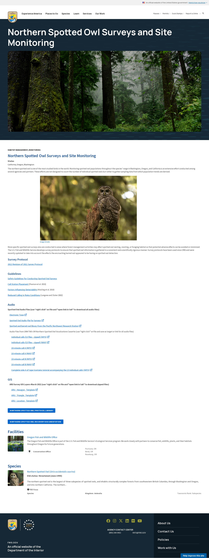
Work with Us (167, 548)
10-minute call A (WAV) (21, 353)
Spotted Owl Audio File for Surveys (25, 320)
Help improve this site (193, 555)
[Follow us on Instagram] (115, 521)
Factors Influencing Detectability (22, 289)
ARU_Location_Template (23, 400)
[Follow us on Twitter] (121, 521)
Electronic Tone (17, 315)
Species (66, 13)
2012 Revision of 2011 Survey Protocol (25, 264)
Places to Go (51, 13)
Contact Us (166, 531)
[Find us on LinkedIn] (128, 521)
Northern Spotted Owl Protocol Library (31, 410)
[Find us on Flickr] (134, 521)
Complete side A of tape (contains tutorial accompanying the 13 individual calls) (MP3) (50, 370)
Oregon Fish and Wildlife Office (42, 437)
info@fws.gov (139, 532)
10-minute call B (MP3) (21, 359)
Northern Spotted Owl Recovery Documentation (35, 421)
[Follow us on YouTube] (141, 521)
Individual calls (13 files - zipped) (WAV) (28, 342)
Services (87, 13)
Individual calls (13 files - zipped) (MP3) (28, 337)
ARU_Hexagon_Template (23, 389)
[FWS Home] (12, 17)
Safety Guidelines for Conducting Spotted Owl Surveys (32, 278)
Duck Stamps (177, 13)
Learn (76, 13)
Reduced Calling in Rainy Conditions (24, 295)
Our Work (100, 13)
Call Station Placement (18, 284)
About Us (164, 523)
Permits (166, 13)
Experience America (32, 13)
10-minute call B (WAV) (21, 364)
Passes (156, 13)
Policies (163, 540)
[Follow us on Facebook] (109, 521)
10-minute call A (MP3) (21, 348)
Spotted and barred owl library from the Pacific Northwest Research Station (44, 326)
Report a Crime (192, 13)
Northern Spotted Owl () (51, 471)
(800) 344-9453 (115, 532)
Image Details (45, 242)
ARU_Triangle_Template (22, 395)
